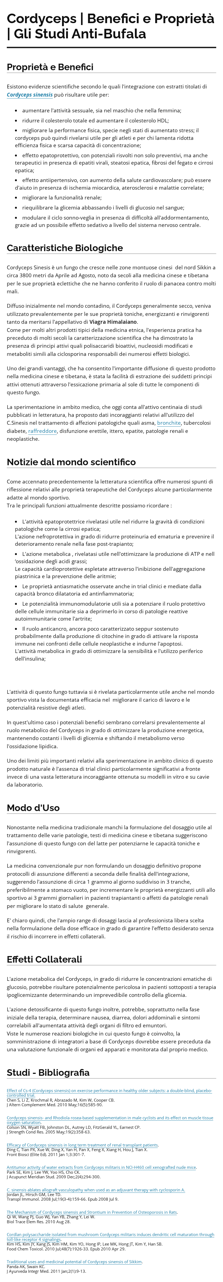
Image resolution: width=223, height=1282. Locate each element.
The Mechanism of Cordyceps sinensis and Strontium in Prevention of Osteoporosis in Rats (92, 1212)
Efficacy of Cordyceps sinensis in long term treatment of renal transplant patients (82, 1145)
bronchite (169, 422)
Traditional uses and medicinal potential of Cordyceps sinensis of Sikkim (74, 1261)
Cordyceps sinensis (30, 94)
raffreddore (42, 430)
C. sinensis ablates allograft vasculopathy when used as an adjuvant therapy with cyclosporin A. (96, 1189)
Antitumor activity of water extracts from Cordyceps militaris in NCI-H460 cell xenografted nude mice (101, 1167)
